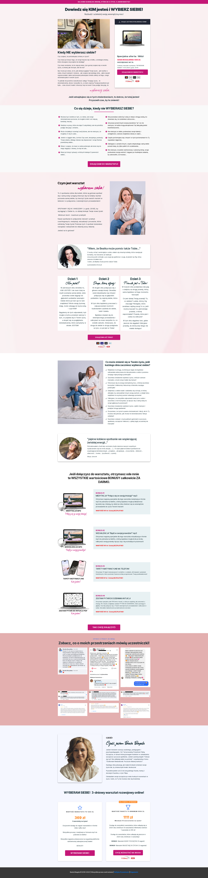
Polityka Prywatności (121, 872)
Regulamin (134, 872)
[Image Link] (73, 503)
